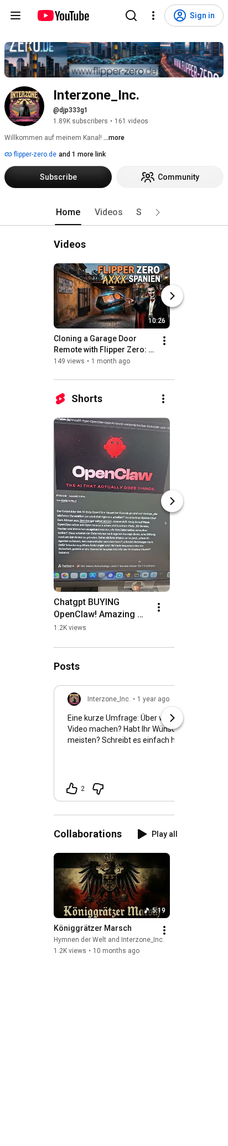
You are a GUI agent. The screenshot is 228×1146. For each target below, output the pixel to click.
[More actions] (164, 341)
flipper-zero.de (34, 154)
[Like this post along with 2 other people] (72, 789)
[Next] (172, 296)
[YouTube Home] (63, 15)
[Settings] (153, 15)
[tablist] (114, 212)
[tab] (68, 212)
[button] (157, 212)
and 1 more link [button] (82, 154)
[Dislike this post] (98, 789)
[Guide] (15, 15)
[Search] (131, 15)
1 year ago (153, 699)
